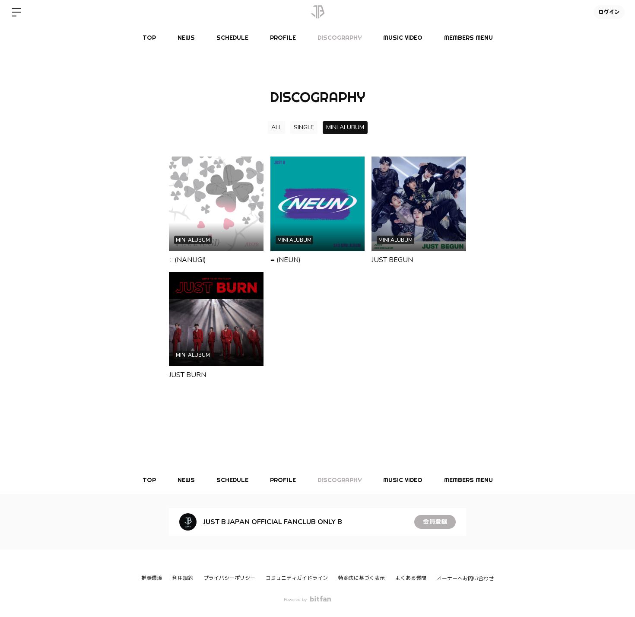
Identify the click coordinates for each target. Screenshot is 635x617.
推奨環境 (151, 578)
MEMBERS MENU (468, 38)
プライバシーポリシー (229, 578)
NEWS (186, 38)
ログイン (609, 12)
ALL (276, 127)
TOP (149, 38)
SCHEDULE (232, 38)
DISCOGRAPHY (340, 38)
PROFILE (283, 38)
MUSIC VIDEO (402, 38)
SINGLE (304, 127)
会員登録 (435, 522)
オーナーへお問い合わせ (465, 578)
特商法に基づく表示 (361, 578)
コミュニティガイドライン (297, 578)
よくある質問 (410, 578)
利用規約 (182, 578)
